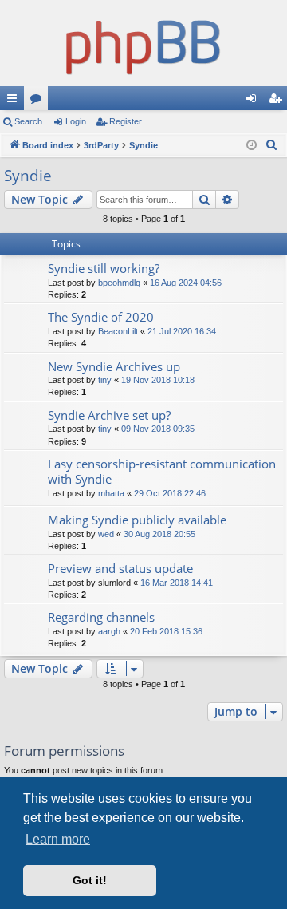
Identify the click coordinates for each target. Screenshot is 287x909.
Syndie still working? (103, 268)
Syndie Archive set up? (109, 415)
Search (28, 121)
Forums (39, 101)
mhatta (111, 493)
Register (125, 121)
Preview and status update (120, 568)
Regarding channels (101, 617)
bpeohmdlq (119, 282)
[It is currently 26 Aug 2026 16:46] (251, 145)
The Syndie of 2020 (101, 317)
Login (75, 121)
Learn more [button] (58, 839)
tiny (105, 380)
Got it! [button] (90, 880)
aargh (109, 631)
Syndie (28, 175)
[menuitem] (272, 145)
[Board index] (143, 43)
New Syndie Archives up (114, 366)
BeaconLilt (118, 331)
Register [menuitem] (278, 101)
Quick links (15, 101)
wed (106, 534)
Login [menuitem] (254, 101)
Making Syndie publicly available (137, 520)
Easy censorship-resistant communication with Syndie (162, 471)
